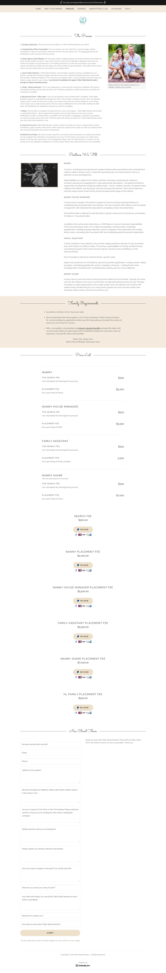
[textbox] (50, 744)
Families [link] (70, 9)
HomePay (77, 116)
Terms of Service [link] (70, 940)
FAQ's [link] (127, 9)
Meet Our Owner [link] (53, 9)
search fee (86, 52)
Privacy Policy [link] (58, 940)
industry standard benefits (89, 328)
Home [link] (38, 9)
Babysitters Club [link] (99, 9)
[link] (83, 20)
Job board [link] (116, 9)
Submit (50, 933)
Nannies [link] (82, 9)
